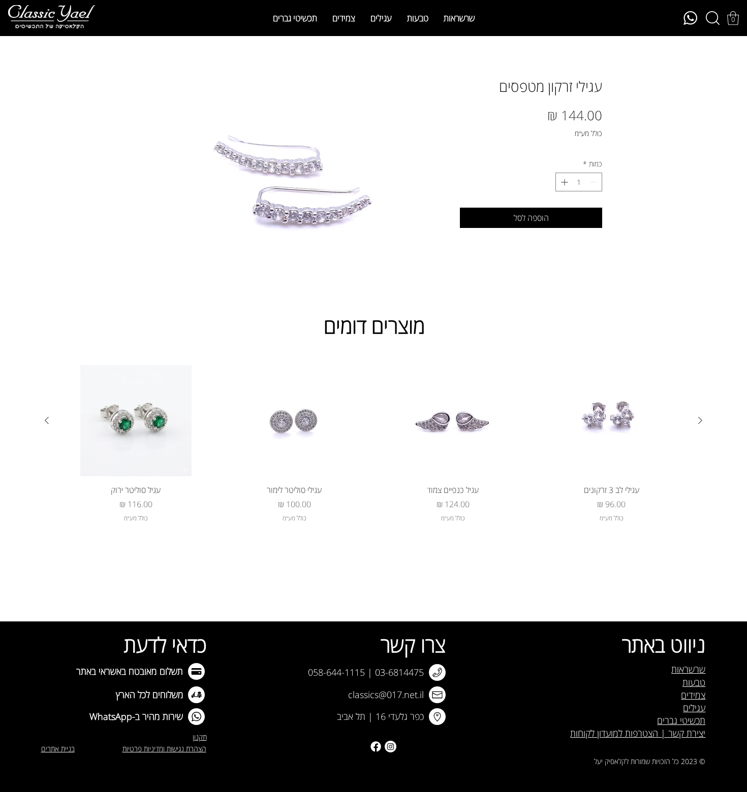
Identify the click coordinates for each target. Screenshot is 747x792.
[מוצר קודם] (700, 420)
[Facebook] (376, 746)
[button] (733, 18)
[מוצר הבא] (47, 420)
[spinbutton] (579, 182)
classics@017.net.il (386, 694)
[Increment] (563, 182)
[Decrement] (594, 182)
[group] (373, 444)
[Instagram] (390, 746)
